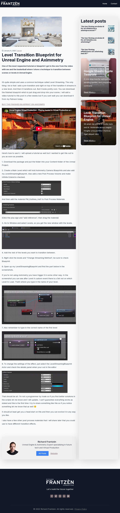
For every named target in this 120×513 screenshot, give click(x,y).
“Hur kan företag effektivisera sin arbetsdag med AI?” (92, 51)
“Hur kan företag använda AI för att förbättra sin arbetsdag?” (92, 40)
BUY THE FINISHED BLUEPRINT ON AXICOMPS (23, 104)
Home (105, 4)
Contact (114, 4)
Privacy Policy (81, 509)
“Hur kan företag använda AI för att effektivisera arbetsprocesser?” (92, 28)
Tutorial (19, 51)
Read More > (89, 92)
